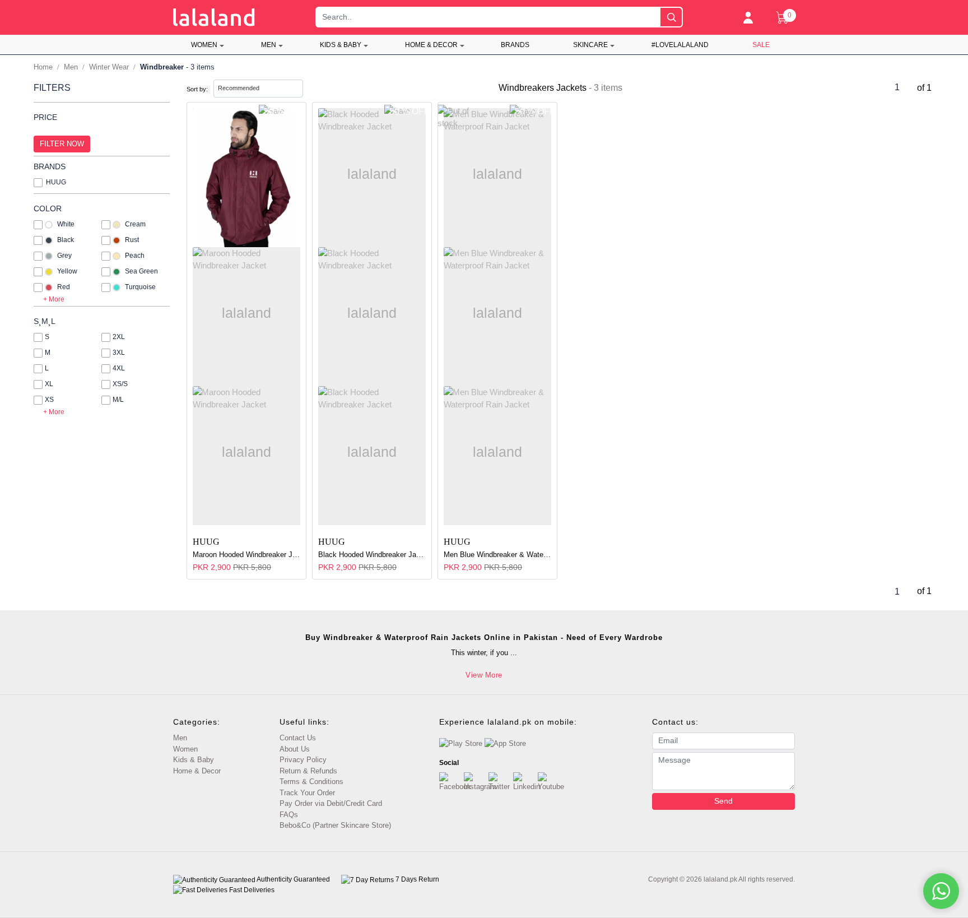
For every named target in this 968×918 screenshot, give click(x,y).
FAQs (289, 814)
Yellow (67, 271)
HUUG (56, 182)
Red (63, 287)
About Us (295, 749)
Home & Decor (431, 45)
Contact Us (298, 738)
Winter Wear (109, 67)
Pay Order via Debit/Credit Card (331, 803)
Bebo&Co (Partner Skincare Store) (335, 825)
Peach (135, 255)
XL (49, 384)
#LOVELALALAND (680, 45)
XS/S (120, 384)
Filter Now (62, 144)
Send (723, 800)
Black (65, 240)
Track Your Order (307, 793)
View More (484, 675)
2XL (119, 337)
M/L (118, 400)
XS (49, 400)
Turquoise (140, 287)
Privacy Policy (303, 759)
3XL (119, 352)
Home (43, 67)
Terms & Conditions (311, 781)
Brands (515, 45)
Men (268, 45)
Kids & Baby (340, 45)
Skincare (590, 45)
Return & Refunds (308, 771)
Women (204, 45)
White (66, 224)
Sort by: (197, 89)
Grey (64, 255)
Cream (135, 224)
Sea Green (141, 271)
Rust (132, 240)
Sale (761, 45)
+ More (53, 299)
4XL (119, 368)
